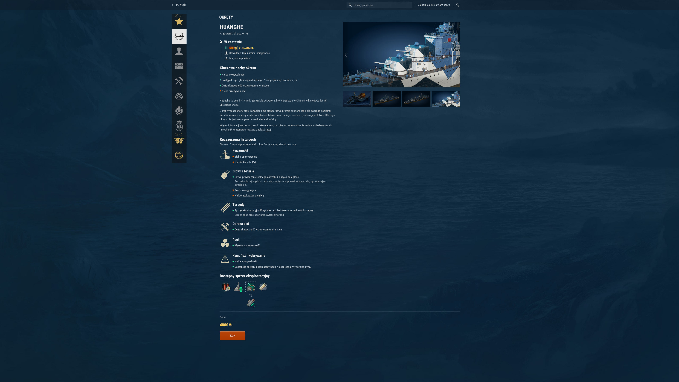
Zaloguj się (424, 5)
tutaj (268, 129)
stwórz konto (443, 5)
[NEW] (179, 21)
